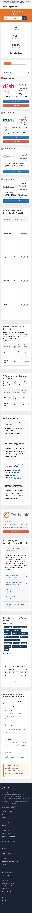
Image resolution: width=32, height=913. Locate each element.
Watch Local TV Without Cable (10, 861)
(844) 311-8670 (16, 102)
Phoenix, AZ (5, 825)
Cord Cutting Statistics (7, 891)
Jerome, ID (23, 627)
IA (16, 663)
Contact (4, 900)
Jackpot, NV (7, 646)
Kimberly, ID (7, 630)
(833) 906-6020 (16, 172)
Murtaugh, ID (24, 637)
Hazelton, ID (7, 640)
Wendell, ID (7, 633)
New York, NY (5, 823)
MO (10, 669)
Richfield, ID (23, 646)
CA (21, 656)
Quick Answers (9, 66)
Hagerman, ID (14, 637)
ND (22, 672)
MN (26, 666)
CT (5, 660)
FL (17, 660)
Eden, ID (6, 637)
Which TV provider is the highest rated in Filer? (13, 591)
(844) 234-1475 (16, 201)
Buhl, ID (16, 627)
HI (25, 660)
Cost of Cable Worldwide (8, 886)
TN (5, 679)
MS (5, 669)
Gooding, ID (16, 640)
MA (18, 666)
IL (8, 663)
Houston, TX (5, 820)
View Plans (16, 105)
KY (24, 663)
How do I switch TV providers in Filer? (15, 605)
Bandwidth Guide (6, 870)
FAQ (17, 66)
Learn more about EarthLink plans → (19, 527)
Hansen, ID (24, 633)
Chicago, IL (5, 814)
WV (5, 682)
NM (9, 672)
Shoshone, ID (8, 643)
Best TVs (4, 864)
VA (21, 679)
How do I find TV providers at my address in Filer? (15, 549)
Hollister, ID (16, 633)
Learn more (23, 2)
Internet (15, 63)
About (3, 898)
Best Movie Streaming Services (10, 833)
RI (17, 675)
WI (9, 682)
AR (17, 656)
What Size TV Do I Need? (8, 867)
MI (22, 666)
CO (25, 656)
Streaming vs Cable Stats (8, 836)
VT (17, 679)
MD (13, 666)
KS (20, 663)
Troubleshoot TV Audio (8, 872)
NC (17, 672)
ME (9, 666)
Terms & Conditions (10, 807)
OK (5, 675)
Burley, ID (15, 646)
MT (14, 669)
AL (5, 656)
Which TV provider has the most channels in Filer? (14, 584)
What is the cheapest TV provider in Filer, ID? (13, 576)
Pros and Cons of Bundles (9, 841)
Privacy (3, 807)
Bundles (22, 63)
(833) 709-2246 (16, 137)
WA (26, 679)
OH (26, 672)
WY (13, 682)
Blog (3, 903)
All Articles (4, 848)
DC (13, 660)
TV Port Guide (5, 875)
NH (26, 669)
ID (5, 663)
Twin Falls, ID (7, 627)
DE (9, 660)
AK (9, 656)
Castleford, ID (16, 630)
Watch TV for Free (6, 853)
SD (25, 675)
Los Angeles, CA (6, 817)
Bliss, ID (24, 643)
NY (13, 672)
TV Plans (7, 63)
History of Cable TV (7, 888)
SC (21, 675)
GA (21, 660)
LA (5, 666)
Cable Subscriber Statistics (9, 883)
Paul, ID (6, 649)
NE (18, 669)
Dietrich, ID (17, 643)
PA (13, 675)
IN (12, 663)
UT (13, 679)
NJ (5, 672)
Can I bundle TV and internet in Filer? (15, 598)
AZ (13, 656)
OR (9, 675)
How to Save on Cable (7, 851)
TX (9, 679)
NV (22, 669)
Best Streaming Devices (8, 839)
